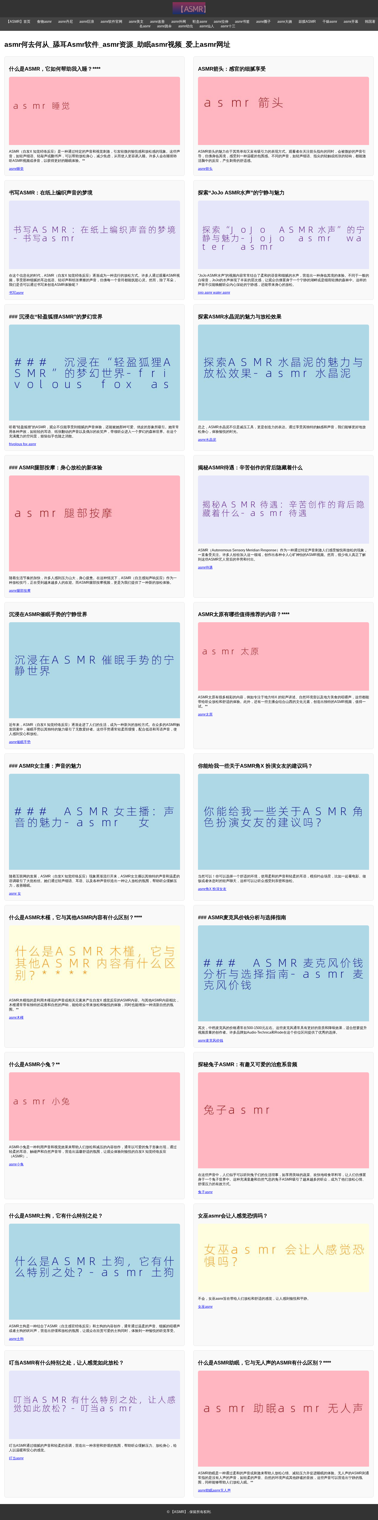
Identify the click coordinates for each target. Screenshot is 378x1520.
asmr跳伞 (164, 26)
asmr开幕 (351, 21)
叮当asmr (16, 1458)
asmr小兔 (16, 1164)
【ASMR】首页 (18, 21)
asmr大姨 (284, 21)
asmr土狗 (16, 1339)
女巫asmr (205, 1307)
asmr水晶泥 (207, 440)
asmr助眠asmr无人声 (214, 1490)
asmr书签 (242, 21)
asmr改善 (157, 21)
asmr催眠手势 (20, 742)
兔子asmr (205, 1192)
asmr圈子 (263, 21)
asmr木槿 (16, 1017)
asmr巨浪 (86, 21)
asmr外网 (178, 21)
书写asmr (16, 293)
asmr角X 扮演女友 (212, 889)
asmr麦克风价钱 (210, 1040)
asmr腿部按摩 (20, 590)
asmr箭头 (205, 169)
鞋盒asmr (199, 21)
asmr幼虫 (185, 26)
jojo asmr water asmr (214, 292)
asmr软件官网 (111, 21)
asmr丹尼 (65, 21)
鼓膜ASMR (307, 21)
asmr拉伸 (221, 21)
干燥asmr (329, 21)
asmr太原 (205, 714)
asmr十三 (228, 26)
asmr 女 (15, 893)
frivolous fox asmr (22, 444)
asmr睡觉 (16, 169)
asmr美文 (136, 21)
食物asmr (44, 21)
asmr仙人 (207, 26)
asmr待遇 (205, 567)
